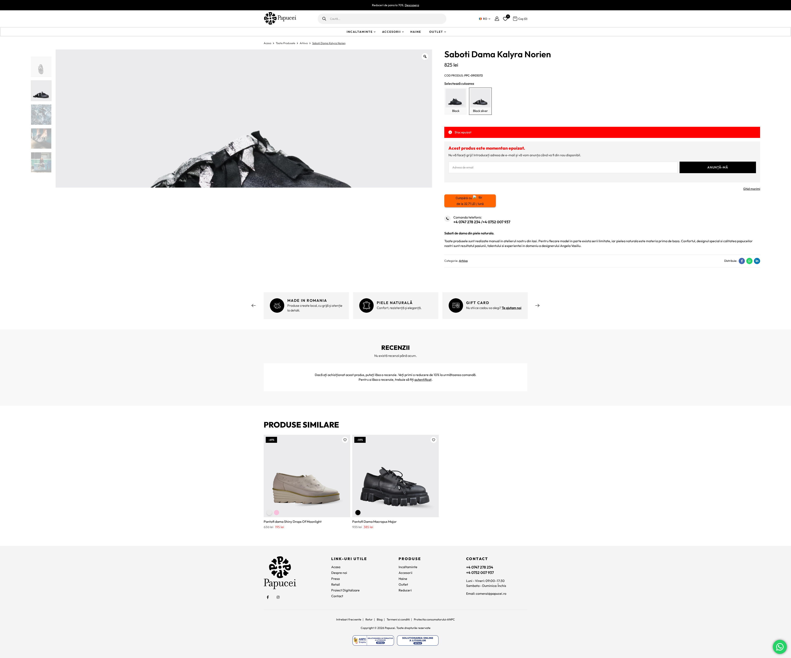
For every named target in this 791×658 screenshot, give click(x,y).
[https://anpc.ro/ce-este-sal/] (373, 640)
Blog (380, 619)
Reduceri (405, 590)
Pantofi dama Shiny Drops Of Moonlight (293, 521)
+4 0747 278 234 (466, 222)
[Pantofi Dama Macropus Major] (395, 476)
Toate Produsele (285, 43)
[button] (345, 440)
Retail (335, 584)
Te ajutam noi (511, 308)
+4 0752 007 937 (496, 222)
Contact (337, 596)
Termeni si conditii (398, 619)
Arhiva (304, 43)
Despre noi (339, 573)
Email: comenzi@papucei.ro (486, 593)
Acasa (267, 43)
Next (537, 305)
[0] (505, 18)
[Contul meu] (497, 18)
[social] (268, 597)
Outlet (436, 32)
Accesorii (391, 32)
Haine (415, 32)
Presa (335, 579)
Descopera (412, 5)
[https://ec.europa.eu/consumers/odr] (418, 640)
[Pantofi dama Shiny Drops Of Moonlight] (307, 476)
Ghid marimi (751, 189)
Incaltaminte (360, 32)
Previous (253, 305)
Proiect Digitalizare (345, 590)
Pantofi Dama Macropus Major (374, 521)
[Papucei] (280, 19)
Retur (369, 619)
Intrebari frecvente (348, 619)
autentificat (423, 379)
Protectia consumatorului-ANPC (434, 619)
